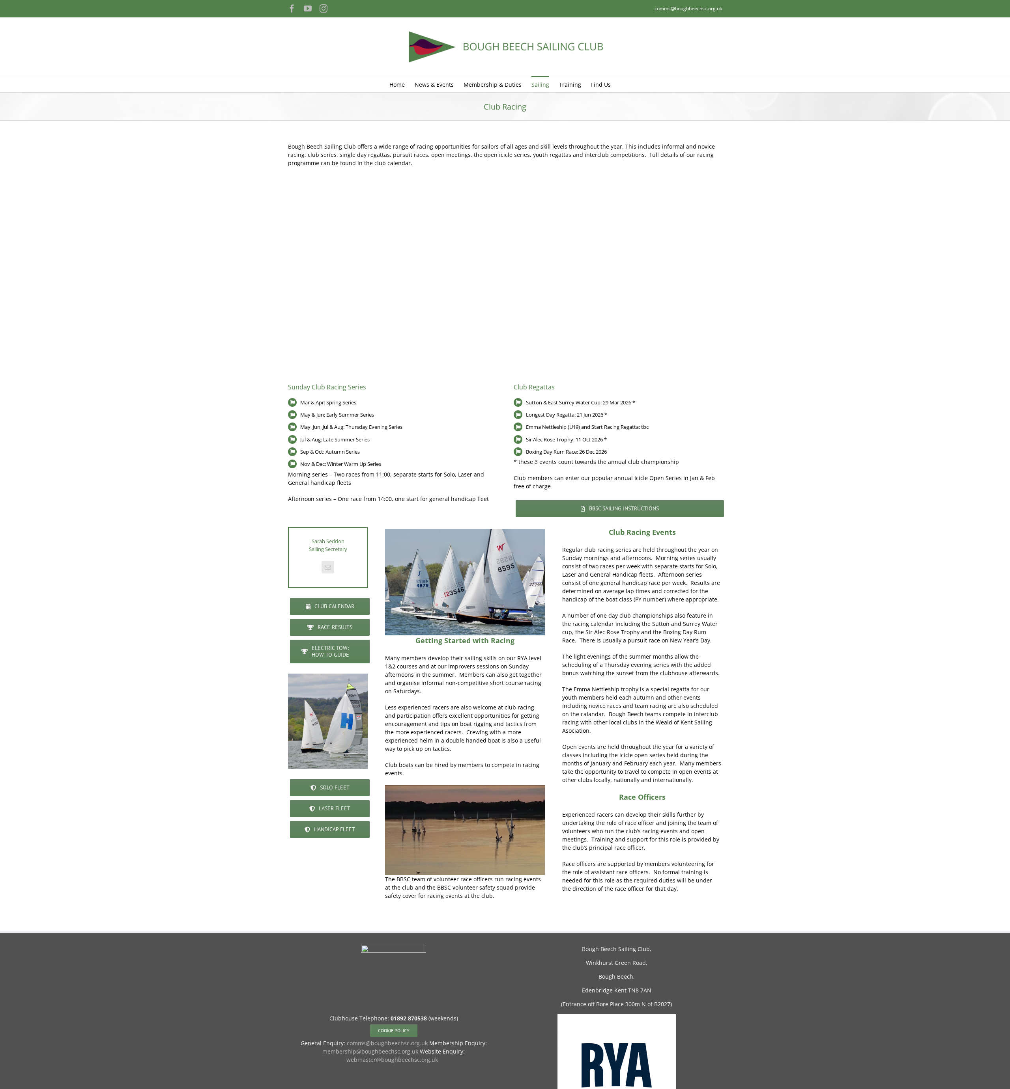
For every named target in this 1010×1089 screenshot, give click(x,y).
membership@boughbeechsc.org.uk (370, 1051)
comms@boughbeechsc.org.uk (688, 8)
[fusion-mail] (328, 567)
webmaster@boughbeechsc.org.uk (392, 1059)
